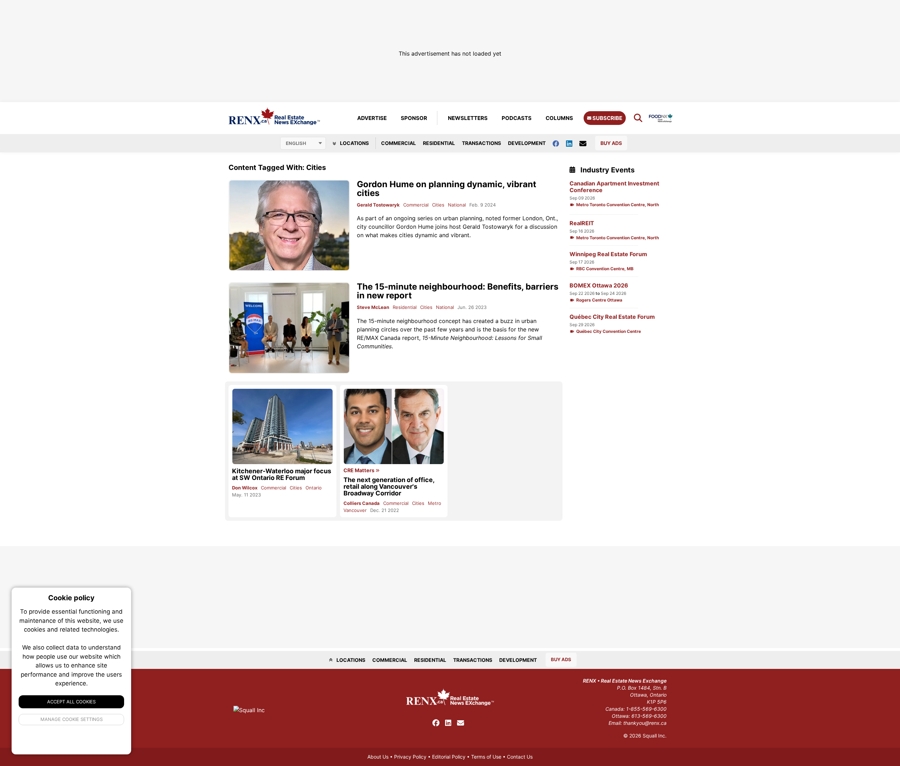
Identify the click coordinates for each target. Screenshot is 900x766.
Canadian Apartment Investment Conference (614, 187)
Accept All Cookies (71, 701)
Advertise (372, 118)
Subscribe (606, 118)
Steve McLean (373, 307)
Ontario (314, 487)
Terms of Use (486, 757)
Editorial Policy (448, 757)
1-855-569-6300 (646, 709)
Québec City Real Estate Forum (612, 317)
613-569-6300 (649, 716)
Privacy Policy (410, 757)
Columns (559, 118)
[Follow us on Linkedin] (572, 143)
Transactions (481, 143)
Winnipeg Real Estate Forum (608, 254)
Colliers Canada (361, 503)
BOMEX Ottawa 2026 (599, 285)
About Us (377, 757)
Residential (439, 143)
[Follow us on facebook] (559, 143)
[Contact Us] (586, 143)
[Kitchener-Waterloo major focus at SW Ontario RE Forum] (282, 426)
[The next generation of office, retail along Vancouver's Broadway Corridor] (393, 426)
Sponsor (414, 118)
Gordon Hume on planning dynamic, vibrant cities (446, 188)
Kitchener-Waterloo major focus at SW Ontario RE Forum (281, 474)
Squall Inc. (655, 736)
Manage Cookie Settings (71, 719)
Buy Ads (611, 143)
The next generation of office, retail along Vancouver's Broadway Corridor (388, 486)
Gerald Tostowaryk (378, 205)
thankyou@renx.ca (645, 723)
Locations (354, 143)
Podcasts (517, 118)
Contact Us (520, 757)
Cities (438, 205)
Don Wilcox (244, 487)
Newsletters (468, 118)
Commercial (398, 143)
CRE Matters (359, 470)
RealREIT (582, 223)
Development (527, 143)
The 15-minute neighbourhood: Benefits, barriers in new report (457, 290)
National (457, 205)
